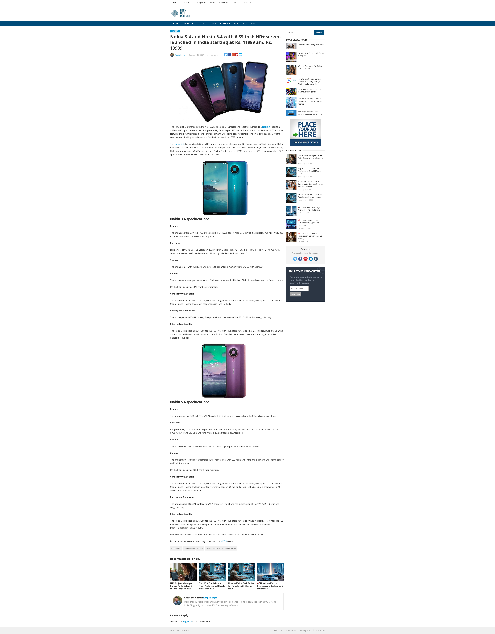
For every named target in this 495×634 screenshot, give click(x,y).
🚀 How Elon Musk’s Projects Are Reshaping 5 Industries (270, 586)
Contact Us (246, 2)
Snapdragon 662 (230, 548)
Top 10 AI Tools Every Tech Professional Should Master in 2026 (212, 586)
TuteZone (187, 2)
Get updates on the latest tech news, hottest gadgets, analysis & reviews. (306, 280)
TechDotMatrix (183, 630)
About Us (278, 630)
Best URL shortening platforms (311, 44)
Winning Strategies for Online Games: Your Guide (310, 67)
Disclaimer (320, 630)
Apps (234, 2)
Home (175, 2)
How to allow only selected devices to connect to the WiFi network (310, 101)
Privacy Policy (306, 630)
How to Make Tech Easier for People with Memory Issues (241, 586)
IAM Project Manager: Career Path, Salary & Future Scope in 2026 (181, 586)
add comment (213, 55)
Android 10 (176, 548)
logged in (187, 621)
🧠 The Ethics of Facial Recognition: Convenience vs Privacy (310, 236)
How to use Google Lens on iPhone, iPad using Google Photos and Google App (309, 81)
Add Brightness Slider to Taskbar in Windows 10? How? (310, 112)
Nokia (201, 548)
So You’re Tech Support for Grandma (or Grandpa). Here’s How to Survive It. (310, 184)
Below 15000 (190, 548)
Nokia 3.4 (266, 126)
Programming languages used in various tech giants (310, 90)
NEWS (224, 541)
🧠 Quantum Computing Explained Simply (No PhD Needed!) (309, 223)
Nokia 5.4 (179, 144)
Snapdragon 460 (213, 548)
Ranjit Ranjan (180, 55)
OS (211, 2)
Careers (222, 2)
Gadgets (200, 2)
